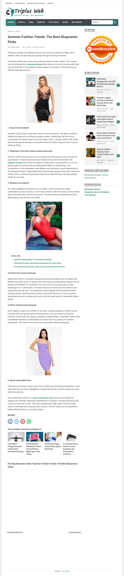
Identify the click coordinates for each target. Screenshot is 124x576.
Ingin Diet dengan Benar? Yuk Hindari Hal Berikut (33, 260)
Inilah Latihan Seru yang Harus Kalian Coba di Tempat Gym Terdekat (106, 119)
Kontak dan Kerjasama (36, 3)
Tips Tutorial (54, 22)
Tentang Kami (20, 3)
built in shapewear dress (43, 398)
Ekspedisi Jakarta (92, 189)
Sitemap (50, 3)
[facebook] (10, 421)
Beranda (9, 3)
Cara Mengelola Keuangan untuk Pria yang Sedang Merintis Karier (39, 267)
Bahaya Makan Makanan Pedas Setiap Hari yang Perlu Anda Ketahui (106, 135)
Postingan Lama (75, 532)
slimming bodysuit (35, 64)
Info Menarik (77, 22)
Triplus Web (65, 571)
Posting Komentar (39, 47)
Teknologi (41, 22)
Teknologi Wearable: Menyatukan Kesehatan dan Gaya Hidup (37, 263)
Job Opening (90, 195)
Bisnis (31, 22)
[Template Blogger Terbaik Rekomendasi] (101, 178)
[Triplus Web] (25, 12)
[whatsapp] (29, 421)
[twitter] (16, 421)
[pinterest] (22, 421)
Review (65, 22)
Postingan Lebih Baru (15, 532)
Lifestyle (21, 22)
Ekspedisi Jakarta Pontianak (97, 192)
